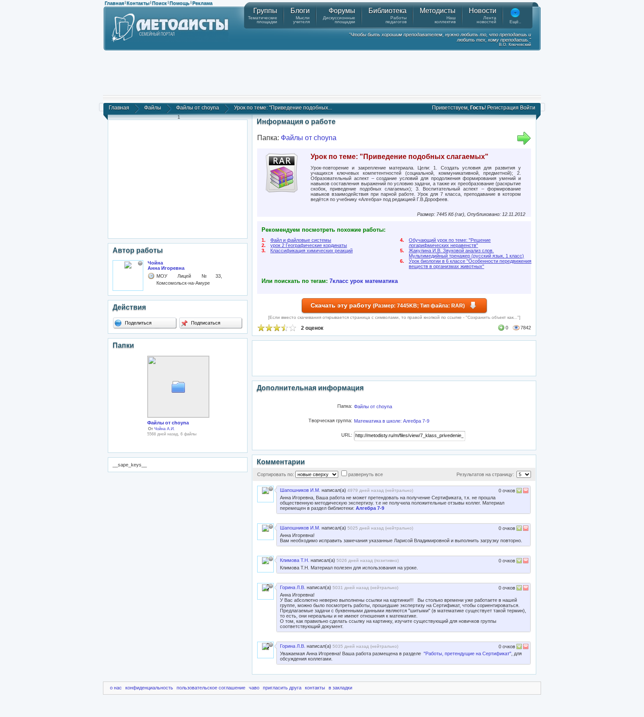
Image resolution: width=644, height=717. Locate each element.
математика (381, 281)
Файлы (152, 108)
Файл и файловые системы (300, 240)
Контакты (138, 3)
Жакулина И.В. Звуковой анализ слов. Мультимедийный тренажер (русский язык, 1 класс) (466, 253)
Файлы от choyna (197, 108)
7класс (338, 281)
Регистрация (503, 108)
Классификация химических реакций (311, 250)
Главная (114, 3)
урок (356, 281)
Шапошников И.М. (300, 490)
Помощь (180, 3)
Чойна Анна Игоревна (166, 265)
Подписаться (205, 322)
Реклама (202, 3)
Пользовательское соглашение (211, 687)
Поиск (159, 3)
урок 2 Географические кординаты (308, 245)
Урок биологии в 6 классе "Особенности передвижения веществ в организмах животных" (470, 263)
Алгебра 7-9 (370, 508)
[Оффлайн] (140, 263)
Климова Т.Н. (294, 560)
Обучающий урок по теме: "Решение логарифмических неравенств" (450, 242)
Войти (527, 108)
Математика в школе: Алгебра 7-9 (391, 421)
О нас (116, 687)
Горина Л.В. (292, 587)
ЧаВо (254, 687)
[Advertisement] (322, 72)
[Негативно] (525, 491)
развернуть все (365, 474)
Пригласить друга (282, 687)
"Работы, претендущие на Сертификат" (467, 653)
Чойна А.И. (164, 429)
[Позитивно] (519, 491)
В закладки (340, 687)
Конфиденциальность (149, 687)
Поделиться (138, 322)
